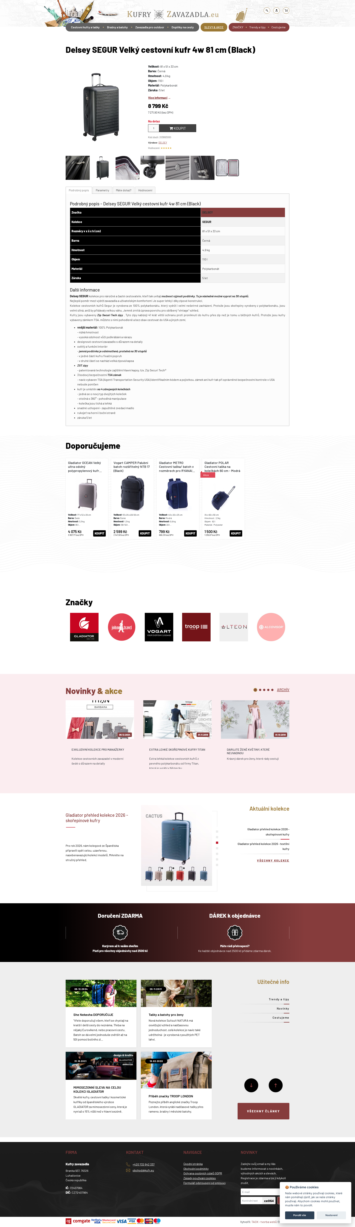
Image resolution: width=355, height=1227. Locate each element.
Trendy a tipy (257, 27)
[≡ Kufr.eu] (173, 15)
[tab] (79, 190)
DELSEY (162, 142)
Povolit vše (299, 1215)
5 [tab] (272, 690)
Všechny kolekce (273, 860)
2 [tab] (260, 690)
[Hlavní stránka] (66, 37)
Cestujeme (278, 27)
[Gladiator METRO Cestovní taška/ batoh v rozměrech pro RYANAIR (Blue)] (178, 499)
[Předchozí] (275, 1085)
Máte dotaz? (123, 190)
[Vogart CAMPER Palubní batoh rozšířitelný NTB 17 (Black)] (132, 499)
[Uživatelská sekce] (276, 10)
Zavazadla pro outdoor (149, 27)
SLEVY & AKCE (214, 27)
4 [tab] (268, 690)
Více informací (157, 97)
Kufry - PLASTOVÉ (201, 4)
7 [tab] (217, 865)
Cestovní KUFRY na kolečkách (172, 4)
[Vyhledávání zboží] (267, 10)
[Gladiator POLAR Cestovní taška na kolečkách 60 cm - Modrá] (223, 499)
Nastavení (331, 1215)
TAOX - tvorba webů (264, 1221)
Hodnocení (145, 190)
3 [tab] (264, 690)
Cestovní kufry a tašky (141, 4)
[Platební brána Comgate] (78, 1221)
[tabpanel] (100, 738)
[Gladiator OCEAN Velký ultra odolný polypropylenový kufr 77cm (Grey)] (87, 499)
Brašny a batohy (117, 27)
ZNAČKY (237, 27)
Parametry (102, 190)
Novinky (283, 1008)
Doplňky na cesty (183, 27)
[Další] (251, 1085)
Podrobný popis (79, 190)
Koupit (179, 128)
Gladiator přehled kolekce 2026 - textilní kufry (263, 846)
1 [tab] (255, 690)
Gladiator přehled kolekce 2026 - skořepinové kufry (268, 831)
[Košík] (286, 10)
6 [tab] (217, 859)
